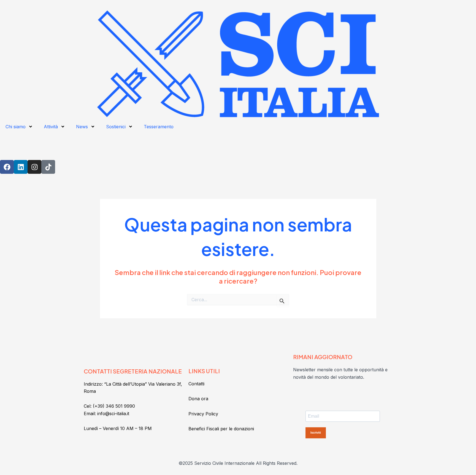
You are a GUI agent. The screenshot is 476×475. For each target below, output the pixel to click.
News (82, 126)
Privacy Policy (203, 414)
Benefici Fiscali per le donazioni (221, 428)
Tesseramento (159, 126)
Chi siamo (16, 126)
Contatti (196, 383)
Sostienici (116, 126)
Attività (51, 126)
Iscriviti (315, 432)
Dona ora (198, 398)
